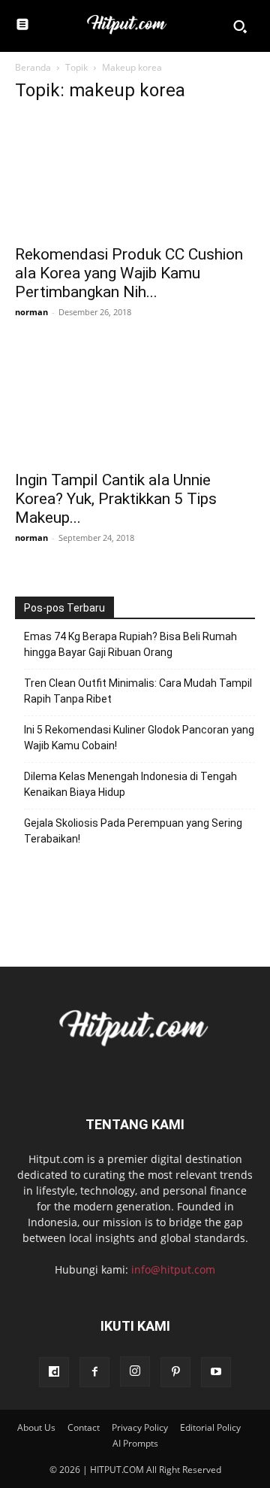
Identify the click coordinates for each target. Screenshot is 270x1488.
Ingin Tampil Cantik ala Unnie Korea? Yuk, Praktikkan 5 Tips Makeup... (116, 499)
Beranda (33, 67)
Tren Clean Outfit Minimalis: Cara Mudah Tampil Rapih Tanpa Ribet (138, 691)
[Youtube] (216, 1372)
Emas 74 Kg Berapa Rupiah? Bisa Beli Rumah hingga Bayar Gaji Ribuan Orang (130, 644)
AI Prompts (135, 1443)
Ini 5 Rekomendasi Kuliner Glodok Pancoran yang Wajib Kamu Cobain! (139, 738)
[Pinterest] (175, 1372)
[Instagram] (135, 1371)
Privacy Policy (140, 1427)
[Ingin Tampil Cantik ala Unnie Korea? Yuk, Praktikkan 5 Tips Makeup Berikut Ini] (135, 401)
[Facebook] (95, 1372)
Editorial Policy (210, 1427)
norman (31, 311)
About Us (36, 1427)
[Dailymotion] (54, 1372)
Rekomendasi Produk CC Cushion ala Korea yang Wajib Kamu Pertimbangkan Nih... (129, 273)
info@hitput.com (173, 1269)
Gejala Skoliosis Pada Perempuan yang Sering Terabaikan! (133, 831)
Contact (84, 1427)
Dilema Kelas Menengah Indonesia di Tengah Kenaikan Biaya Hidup (130, 784)
